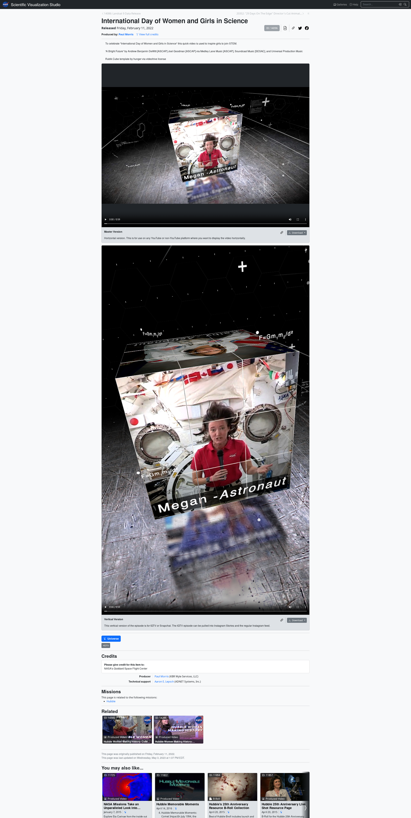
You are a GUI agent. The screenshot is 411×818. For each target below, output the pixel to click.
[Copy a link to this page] (293, 28)
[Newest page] (308, 13)
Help (355, 4)
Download (297, 232)
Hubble (111, 701)
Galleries (341, 4)
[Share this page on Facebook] (307, 28)
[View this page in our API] (285, 28)
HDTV (106, 645)
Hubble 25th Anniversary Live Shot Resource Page (284, 806)
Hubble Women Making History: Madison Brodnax (173, 741)
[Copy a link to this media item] (281, 233)
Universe (113, 638)
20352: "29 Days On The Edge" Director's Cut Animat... (269, 13)
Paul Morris (126, 34)
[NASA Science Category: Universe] (125, 812)
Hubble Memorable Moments (177, 804)
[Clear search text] (399, 4)
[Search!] (405, 4)
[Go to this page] (127, 730)
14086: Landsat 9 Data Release (122, 13)
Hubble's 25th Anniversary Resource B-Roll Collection (229, 806)
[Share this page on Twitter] (300, 28)
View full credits (148, 34)
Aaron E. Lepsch (165, 681)
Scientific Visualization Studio (35, 4)
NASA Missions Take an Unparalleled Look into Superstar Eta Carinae (121, 806)
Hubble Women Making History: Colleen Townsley (127, 741)
